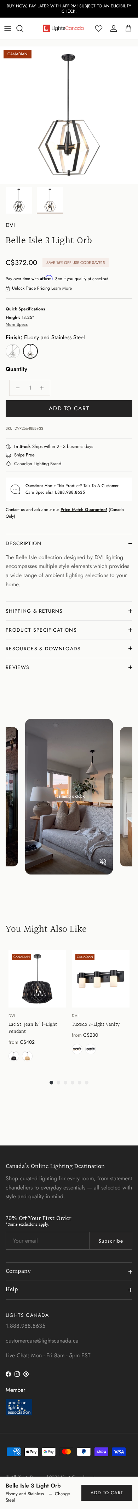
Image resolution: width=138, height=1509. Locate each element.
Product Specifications (41, 629)
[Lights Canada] (63, 28)
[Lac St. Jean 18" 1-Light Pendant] (37, 979)
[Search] (23, 28)
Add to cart (69, 408)
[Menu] (8, 28)
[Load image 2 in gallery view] (69, 115)
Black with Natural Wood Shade (27, 1056)
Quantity (16, 369)
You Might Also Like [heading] (46, 929)
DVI (10, 225)
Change (62, 1494)
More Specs (17, 324)
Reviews (17, 667)
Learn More (61, 288)
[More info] (97, 447)
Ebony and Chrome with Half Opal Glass (77, 1049)
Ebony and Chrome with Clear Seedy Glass (90, 1049)
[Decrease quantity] (16, 388)
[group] (37, 1007)
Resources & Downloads (43, 648)
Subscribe (110, 1240)
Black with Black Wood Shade (13, 1056)
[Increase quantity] (44, 388)
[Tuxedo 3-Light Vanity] (101, 979)
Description (24, 543)
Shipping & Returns (34, 610)
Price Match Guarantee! (84, 509)
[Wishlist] (99, 28)
